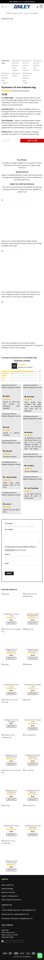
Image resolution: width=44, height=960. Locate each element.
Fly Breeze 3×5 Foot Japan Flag (33, 720)
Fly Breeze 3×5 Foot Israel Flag (11, 826)
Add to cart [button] (11, 623)
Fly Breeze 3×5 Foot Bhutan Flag (32, 685)
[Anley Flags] (22, 6)
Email (7, 563)
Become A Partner (8, 892)
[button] (3, 6)
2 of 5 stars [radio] (9, 526)
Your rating (9, 524)
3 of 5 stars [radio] (14, 526)
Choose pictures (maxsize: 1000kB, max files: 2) (20, 547)
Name (7, 554)
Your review (9, 529)
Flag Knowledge (7, 889)
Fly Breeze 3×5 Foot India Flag (11, 615)
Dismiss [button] (32, 2)
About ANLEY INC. (8, 885)
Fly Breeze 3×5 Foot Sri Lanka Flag (33, 791)
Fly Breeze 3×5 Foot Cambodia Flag (11, 862)
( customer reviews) (20, 91)
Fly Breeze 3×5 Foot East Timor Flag (11, 720)
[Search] (6, 7)
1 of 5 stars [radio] (5, 526)
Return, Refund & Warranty (11, 900)
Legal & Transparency (10, 896)
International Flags (14, 13)
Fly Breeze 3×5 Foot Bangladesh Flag (33, 615)
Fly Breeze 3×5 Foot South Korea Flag (33, 826)
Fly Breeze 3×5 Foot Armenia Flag (11, 791)
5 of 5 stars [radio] (29, 526)
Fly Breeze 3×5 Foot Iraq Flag (11, 685)
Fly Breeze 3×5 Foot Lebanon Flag (11, 650)
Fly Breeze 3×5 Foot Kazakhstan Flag (11, 756)
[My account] (37, 6)
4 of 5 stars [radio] (21, 526)
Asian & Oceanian (31, 13)
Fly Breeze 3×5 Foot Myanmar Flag (33, 650)
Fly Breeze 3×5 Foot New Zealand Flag (32, 756)
